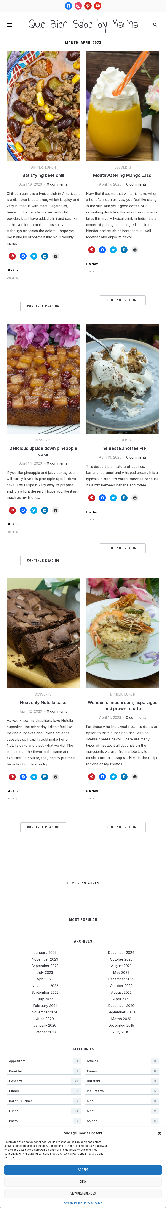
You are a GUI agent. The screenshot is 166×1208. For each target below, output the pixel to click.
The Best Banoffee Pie (122, 448)
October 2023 (121, 959)
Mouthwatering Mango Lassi (122, 175)
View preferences (83, 1193)
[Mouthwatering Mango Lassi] (122, 54)
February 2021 (45, 1005)
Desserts (122, 167)
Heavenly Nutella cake (43, 702)
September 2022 (45, 992)
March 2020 (121, 1019)
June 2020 (45, 1019)
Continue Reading (43, 306)
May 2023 (121, 972)
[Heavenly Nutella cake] (43, 581)
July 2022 (45, 999)
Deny (83, 1182)
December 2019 (121, 1025)
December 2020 (121, 1005)
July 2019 (121, 1032)
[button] (159, 1133)
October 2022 (121, 986)
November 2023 (45, 959)
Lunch (50, 167)
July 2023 (45, 972)
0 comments (57, 184)
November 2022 (45, 986)
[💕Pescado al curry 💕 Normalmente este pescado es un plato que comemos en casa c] (134, 884)
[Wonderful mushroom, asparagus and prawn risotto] (122, 581)
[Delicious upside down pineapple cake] (43, 327)
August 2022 (121, 992)
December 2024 (121, 952)
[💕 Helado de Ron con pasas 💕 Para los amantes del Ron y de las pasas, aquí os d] (27, 884)
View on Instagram (83, 883)
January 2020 (44, 1025)
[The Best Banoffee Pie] (122, 327)
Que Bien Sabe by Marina (83, 24)
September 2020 (121, 1012)
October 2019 (45, 1032)
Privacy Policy (93, 1202)
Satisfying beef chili (43, 175)
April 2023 (45, 979)
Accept (83, 1170)
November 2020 (45, 1012)
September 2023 (45, 966)
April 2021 (121, 999)
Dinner (37, 167)
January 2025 (45, 952)
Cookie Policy (73, 1202)
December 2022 (121, 979)
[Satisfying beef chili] (43, 54)
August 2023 (121, 966)
